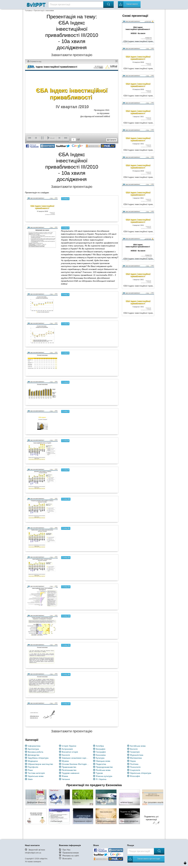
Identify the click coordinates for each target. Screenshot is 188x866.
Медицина (33, 761)
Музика (65, 761)
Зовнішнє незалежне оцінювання (76, 758)
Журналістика (136, 755)
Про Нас (66, 850)
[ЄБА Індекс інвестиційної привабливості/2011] (138, 195)
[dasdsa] (82, 797)
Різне (30, 770)
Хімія (30, 779)
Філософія (135, 776)
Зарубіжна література (38, 758)
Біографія (100, 749)
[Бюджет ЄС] (59, 797)
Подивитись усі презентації (151, 818)
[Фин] (36, 816)
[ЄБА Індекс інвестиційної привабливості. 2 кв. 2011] (138, 141)
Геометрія (135, 752)
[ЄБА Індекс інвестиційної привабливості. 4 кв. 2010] (138, 86)
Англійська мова (138, 746)
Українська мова (35, 776)
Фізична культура (104, 776)
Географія (101, 752)
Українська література (140, 773)
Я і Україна (101, 779)
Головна (28, 11)
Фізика (65, 776)
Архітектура (33, 749)
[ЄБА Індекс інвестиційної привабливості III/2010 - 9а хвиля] (138, 32)
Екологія (66, 755)
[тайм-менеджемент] (106, 816)
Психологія (135, 767)
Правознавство (69, 767)
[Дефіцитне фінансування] (36, 797)
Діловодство (33, 755)
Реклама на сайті (70, 855)
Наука (133, 761)
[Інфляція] (106, 797)
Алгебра (100, 746)
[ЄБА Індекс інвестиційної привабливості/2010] (138, 168)
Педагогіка (101, 764)
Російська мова (103, 770)
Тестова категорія (36, 773)
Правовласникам (70, 852)
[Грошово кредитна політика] (129, 816)
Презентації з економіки (44, 11)
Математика (136, 758)
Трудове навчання (70, 773)
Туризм (99, 773)
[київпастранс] (129, 797)
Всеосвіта (67, 858)
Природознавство (104, 767)
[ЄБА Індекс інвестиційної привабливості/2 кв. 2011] (138, 222)
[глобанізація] (59, 816)
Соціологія (135, 770)
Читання (66, 779)
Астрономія (67, 749)
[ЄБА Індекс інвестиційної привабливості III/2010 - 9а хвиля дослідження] (138, 249)
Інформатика (34, 746)
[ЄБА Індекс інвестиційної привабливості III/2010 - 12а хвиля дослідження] (138, 304)
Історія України (69, 746)
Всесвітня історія (70, 752)
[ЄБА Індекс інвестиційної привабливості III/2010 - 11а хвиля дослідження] (138, 276)
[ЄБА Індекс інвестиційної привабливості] (138, 59)
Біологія (134, 749)
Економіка (101, 755)
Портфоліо (33, 767)
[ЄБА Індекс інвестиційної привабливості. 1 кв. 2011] (138, 113)
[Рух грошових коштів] (152, 797)
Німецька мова (103, 761)
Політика (134, 764)
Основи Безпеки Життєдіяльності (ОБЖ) (76, 764)
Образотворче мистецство (40, 764)
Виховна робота (35, 752)
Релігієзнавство (69, 770)
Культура (100, 758)
